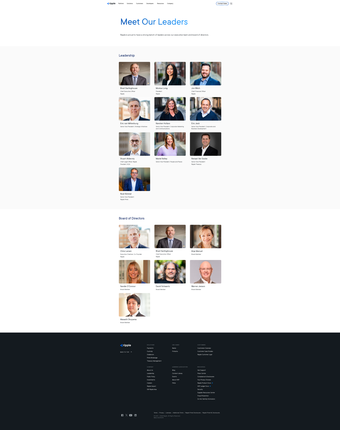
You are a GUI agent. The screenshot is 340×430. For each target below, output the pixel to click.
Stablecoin (150, 354)
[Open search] (231, 3)
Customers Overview (204, 348)
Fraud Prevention (203, 396)
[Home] (111, 3)
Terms (156, 412)
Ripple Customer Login (204, 354)
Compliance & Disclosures (205, 376)
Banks (174, 348)
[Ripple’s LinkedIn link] (135, 415)
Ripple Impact (151, 386)
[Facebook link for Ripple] (122, 415)
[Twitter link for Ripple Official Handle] (127, 415)
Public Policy (151, 376)
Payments (150, 348)
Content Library (177, 373)
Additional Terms (178, 412)
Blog (173, 370)
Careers (149, 383)
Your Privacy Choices (204, 380)
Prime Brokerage (152, 358)
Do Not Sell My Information (206, 399)
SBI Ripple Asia (152, 389)
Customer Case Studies (205, 351)
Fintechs (175, 351)
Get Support (201, 370)
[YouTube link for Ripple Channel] (131, 415)
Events (174, 376)
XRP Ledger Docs (203, 386)
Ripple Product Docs (204, 383)
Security (200, 389)
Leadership (150, 373)
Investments (151, 380)
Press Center (201, 373)
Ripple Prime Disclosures (193, 412)
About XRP (175, 380)
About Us (150, 370)
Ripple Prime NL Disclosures (211, 412)
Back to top (124, 352)
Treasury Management (154, 361)
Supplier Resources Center (206, 392)
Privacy (161, 412)
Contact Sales (222, 3)
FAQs (174, 383)
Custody (150, 351)
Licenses (168, 412)
